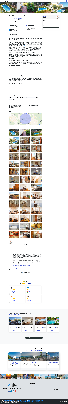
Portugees (21, 400)
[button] (64, 1)
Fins (31, 400)
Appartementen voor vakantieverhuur (31, 384)
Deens (29, 400)
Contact (51, 27)
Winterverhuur (31, 392)
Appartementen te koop (45, 386)
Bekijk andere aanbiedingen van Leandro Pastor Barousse (21, 265)
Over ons (56, 390)
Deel (40, 15)
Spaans (11, 400)
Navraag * (45, 20)
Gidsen (56, 383)
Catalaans (7, 400)
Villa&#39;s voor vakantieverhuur (31, 387)
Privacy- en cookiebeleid (37, 401)
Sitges (24, 45)
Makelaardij (45, 384)
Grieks (33, 400)
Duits (16, 400)
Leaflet (41, 124)
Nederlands (25, 400)
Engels (5, 400)
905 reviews (29, 283)
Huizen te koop (45, 385)
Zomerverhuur (31, 393)
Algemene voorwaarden (23, 401)
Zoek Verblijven (31, 386)
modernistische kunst (12, 87)
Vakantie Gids (56, 385)
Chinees (41, 400)
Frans (13, 400)
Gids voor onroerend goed (56, 386)
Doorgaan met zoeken (34, 337)
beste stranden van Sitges (24, 86)
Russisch (38, 400)
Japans (35, 400)
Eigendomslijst (45, 387)
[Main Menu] (66, 1)
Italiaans (18, 400)
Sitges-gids (56, 384)
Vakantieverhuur (31, 385)
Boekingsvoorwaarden (30, 401)
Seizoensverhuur (31, 391)
